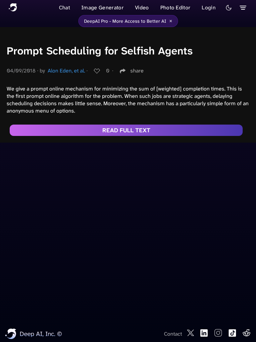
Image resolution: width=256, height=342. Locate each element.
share (137, 70)
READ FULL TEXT (126, 130)
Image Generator (102, 7)
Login (209, 7)
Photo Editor (175, 7)
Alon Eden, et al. (66, 70)
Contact (173, 333)
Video (142, 7)
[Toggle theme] (228, 7)
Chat (64, 7)
